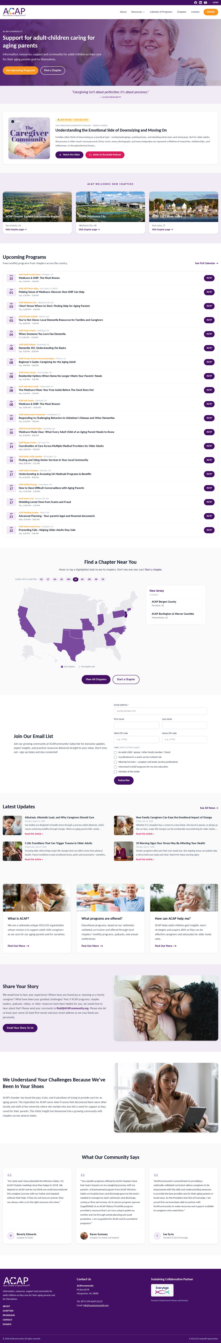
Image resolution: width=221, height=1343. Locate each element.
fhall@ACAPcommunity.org (73, 1008)
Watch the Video (71, 155)
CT (48, 579)
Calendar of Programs (161, 12)
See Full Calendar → (206, 263)
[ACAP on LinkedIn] (200, 2)
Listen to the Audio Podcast (107, 155)
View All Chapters (96, 679)
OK (89, 579)
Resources (136, 12)
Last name (167, 719)
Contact (195, 12)
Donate (211, 12)
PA (96, 579)
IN (62, 579)
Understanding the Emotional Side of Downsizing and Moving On (111, 130)
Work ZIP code (121, 733)
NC (82, 579)
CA (41, 579)
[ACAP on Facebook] (195, 2)
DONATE (7, 1324)
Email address (121, 705)
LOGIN (215, 3)
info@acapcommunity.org (96, 1305)
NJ (76, 579)
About (123, 12)
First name (119, 719)
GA (55, 579)
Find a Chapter (52, 70)
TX (103, 579)
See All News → (209, 808)
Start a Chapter (126, 679)
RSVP (209, 278)
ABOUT (6, 1306)
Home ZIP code (169, 733)
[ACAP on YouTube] (205, 2)
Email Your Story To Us (20, 1028)
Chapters (181, 12)
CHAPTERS (8, 1311)
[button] (110, 639)
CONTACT (7, 1320)
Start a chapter (153, 569)
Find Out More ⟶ (18, 946)
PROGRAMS (9, 1315)
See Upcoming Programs (20, 70)
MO (68, 579)
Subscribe (123, 780)
